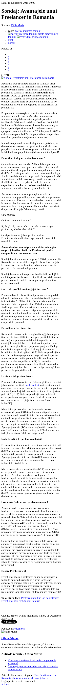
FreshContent (32, 385)
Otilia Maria (17, 25)
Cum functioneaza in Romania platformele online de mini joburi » (28, 677)
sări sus (5, 684)
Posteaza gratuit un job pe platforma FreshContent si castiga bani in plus (30, 599)
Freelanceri (19, 628)
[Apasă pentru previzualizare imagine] (27, 77)
